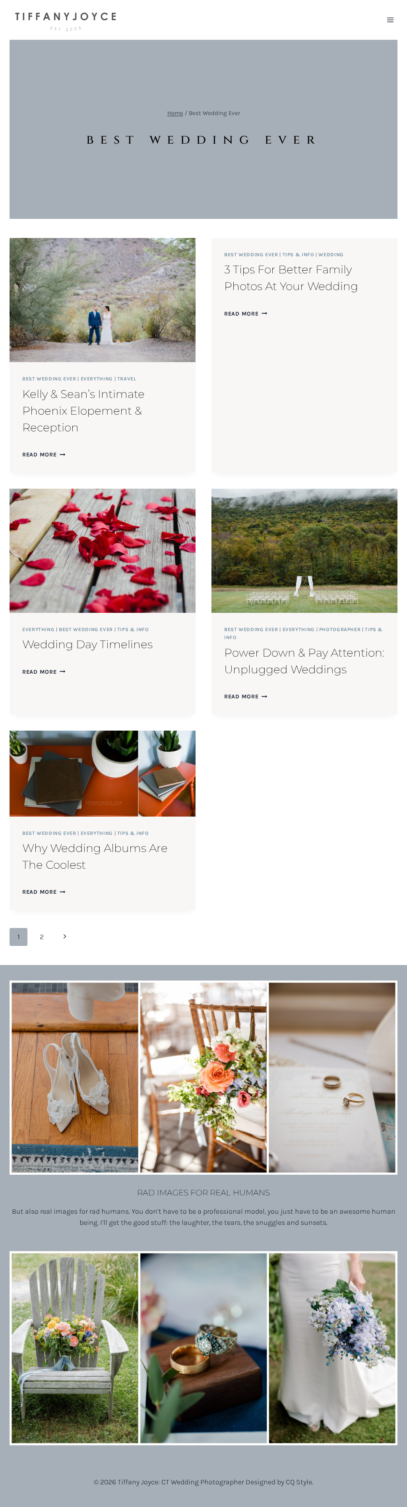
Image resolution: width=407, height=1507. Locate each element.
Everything (97, 379)
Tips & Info (298, 254)
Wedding (330, 254)
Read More (43, 454)
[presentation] (103, 300)
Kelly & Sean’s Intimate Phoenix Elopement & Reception (83, 410)
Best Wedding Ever (49, 379)
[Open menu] (390, 20)
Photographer (340, 629)
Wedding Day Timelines (87, 644)
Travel (126, 379)
